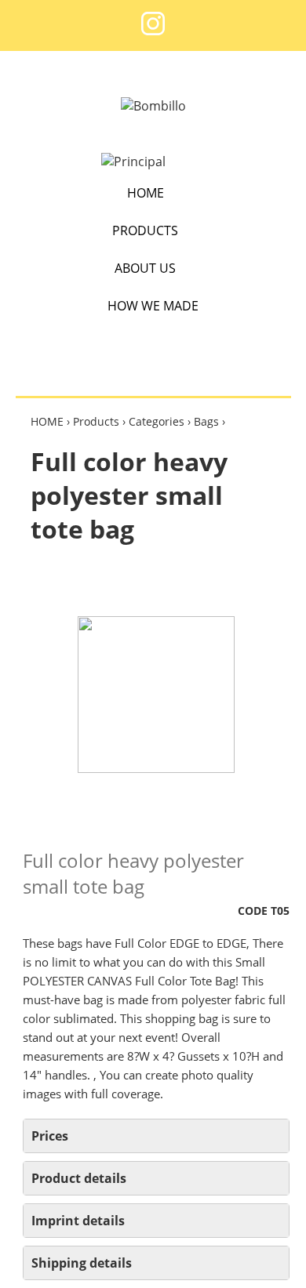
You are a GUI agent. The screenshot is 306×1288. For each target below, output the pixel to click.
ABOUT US (145, 268)
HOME (145, 192)
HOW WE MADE (153, 305)
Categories (156, 421)
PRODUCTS (145, 230)
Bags (206, 421)
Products (96, 421)
